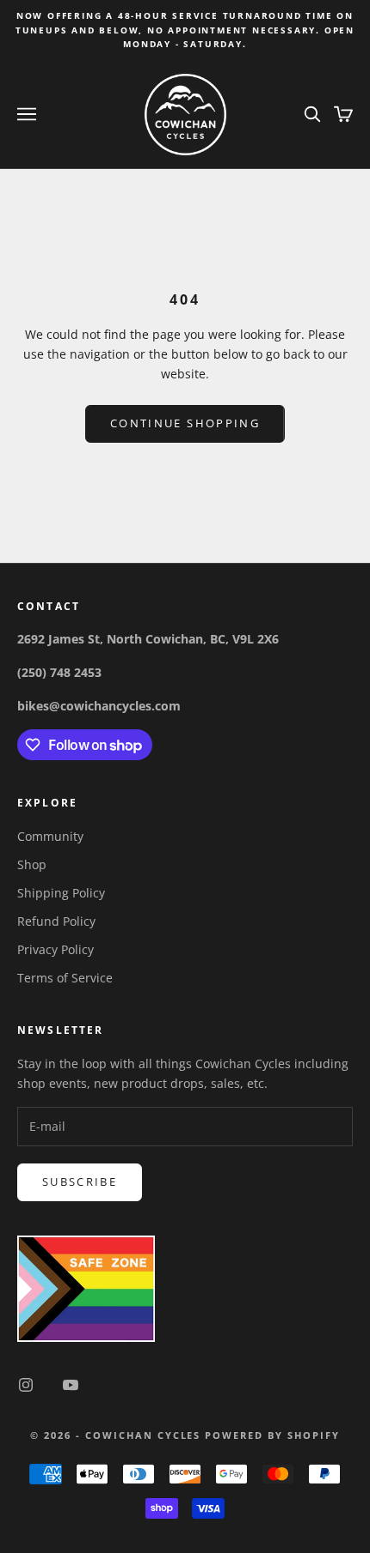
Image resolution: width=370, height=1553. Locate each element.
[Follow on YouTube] (70, 1384)
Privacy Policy (55, 949)
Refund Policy (56, 921)
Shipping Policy (61, 893)
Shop (31, 864)
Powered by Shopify (272, 1435)
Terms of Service (65, 978)
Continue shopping (185, 423)
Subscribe (79, 1181)
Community (50, 836)
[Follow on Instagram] (25, 1384)
